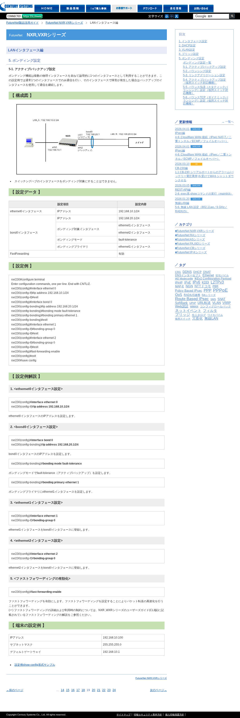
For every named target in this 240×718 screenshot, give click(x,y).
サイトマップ (123, 714)
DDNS (187, 272)
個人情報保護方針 (174, 714)
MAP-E (179, 286)
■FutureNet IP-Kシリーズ (191, 252)
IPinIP (179, 282)
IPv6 (196, 282)
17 (78, 690)
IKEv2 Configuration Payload (213, 278)
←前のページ (14, 690)
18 (83, 690)
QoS (178, 295)
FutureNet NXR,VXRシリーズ (64, 22)
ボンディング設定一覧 (197, 62)
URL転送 (204, 303)
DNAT (207, 272)
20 (93, 690)
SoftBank (181, 303)
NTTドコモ (203, 286)
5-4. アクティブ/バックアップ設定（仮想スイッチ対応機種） (204, 81)
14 (62, 690)
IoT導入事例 (98, 8)
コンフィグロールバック (215, 306)
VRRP (226, 303)
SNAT (221, 299)
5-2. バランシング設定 (197, 71)
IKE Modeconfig (184, 278)
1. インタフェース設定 (193, 41)
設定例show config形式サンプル (35, 664)
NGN (189, 286)
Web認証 (181, 306)
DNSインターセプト (188, 275)
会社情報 (175, 8)
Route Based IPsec (192, 299)
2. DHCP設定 (187, 45)
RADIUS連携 (192, 295)
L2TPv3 (217, 282)
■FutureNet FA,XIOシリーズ (192, 243)
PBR (215, 286)
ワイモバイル (215, 315)
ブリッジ (182, 315)
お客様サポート (124, 8)
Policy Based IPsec (188, 290)
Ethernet (208, 275)
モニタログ (199, 314)
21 (98, 690)
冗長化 (197, 318)
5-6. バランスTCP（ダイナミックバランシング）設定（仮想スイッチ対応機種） (205, 100)
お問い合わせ (201, 8)
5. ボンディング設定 (191, 58)
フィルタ (210, 311)
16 (73, 690)
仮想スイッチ (183, 318)
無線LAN (211, 318)
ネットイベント (188, 310)
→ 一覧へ (228, 121)
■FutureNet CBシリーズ (190, 248)
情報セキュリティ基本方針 (148, 714)
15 (67, 690)
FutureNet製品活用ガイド (22, 22)
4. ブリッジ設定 (189, 54)
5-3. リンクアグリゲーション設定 (204, 75)
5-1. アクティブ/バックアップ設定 (204, 66)
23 (109, 690)
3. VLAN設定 (187, 49)
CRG (178, 272)
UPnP (192, 303)
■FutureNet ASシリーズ (190, 239)
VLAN (216, 303)
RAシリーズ (209, 295)
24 (114, 690)
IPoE (187, 282)
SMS (213, 299)
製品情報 (72, 8)
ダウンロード (150, 8)
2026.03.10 (204, 172)
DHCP (197, 272)
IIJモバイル (222, 275)
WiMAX (194, 306)
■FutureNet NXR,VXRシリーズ (194, 231)
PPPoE (220, 290)
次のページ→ (158, 690)
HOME (46, 8)
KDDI (205, 282)
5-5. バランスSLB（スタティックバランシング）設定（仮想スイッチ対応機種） (205, 90)
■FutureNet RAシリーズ (190, 235)
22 (103, 690)
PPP (207, 290)
